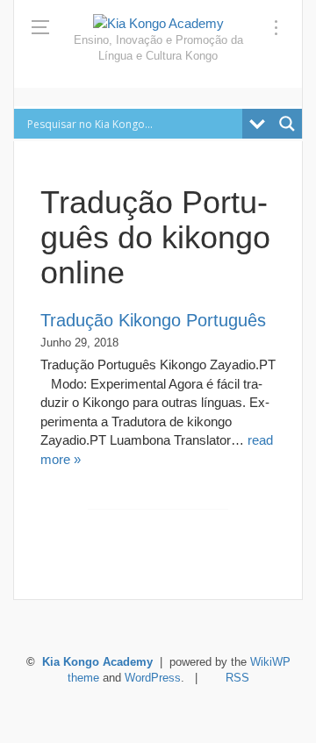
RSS (237, 678)
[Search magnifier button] (287, 124)
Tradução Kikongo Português (153, 320)
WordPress (153, 678)
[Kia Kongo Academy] (158, 23)
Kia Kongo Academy (97, 662)
